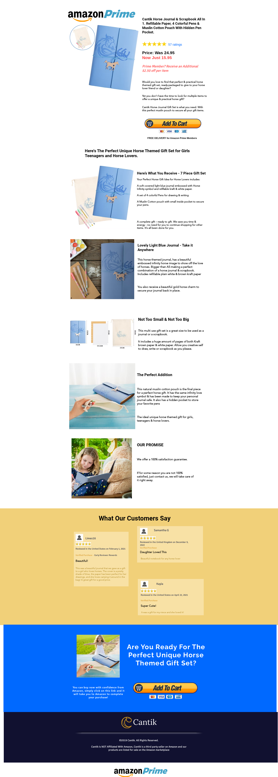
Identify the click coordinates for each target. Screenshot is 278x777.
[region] (140, 668)
